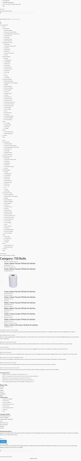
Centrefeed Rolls (7, 67)
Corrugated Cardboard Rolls (10, 46)
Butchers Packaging (8, 88)
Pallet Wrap (6, 51)
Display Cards (7, 63)
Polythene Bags (7, 124)
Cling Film (6, 95)
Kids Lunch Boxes (8, 112)
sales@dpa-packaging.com (40, 369)
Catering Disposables (7, 79)
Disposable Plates (8, 100)
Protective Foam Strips (9, 53)
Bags (4, 121)
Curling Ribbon (7, 61)
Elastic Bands (7, 65)
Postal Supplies (6, 28)
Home (4, 26)
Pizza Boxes (6, 114)
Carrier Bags (7, 123)
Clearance (5, 135)
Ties (5, 74)
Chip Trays (6, 91)
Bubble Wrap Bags (8, 30)
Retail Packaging (6, 56)
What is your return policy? (5, 352)
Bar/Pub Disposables (8, 81)
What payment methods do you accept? (8, 342)
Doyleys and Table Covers (9, 102)
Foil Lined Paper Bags (8, 105)
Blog (4, 137)
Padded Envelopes (8, 39)
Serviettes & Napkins (8, 117)
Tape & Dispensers (8, 40)
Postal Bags (6, 37)
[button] (40, 330)
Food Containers (7, 107)
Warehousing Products (8, 42)
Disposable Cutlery (8, 98)
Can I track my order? (4, 347)
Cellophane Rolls (7, 60)
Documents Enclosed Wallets (10, 32)
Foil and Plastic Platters (9, 103)
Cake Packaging (7, 89)
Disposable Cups (7, 96)
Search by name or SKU (5, 19)
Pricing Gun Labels (8, 68)
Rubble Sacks (7, 70)
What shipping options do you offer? (7, 335)
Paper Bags (6, 126)
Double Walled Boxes (8, 131)
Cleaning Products (8, 93)
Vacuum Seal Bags (8, 119)
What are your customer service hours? (8, 362)
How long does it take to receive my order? (9, 330)
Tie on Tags (6, 72)
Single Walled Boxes (8, 133)
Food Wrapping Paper (9, 116)
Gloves (5, 110)
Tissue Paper (7, 77)
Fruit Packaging (7, 109)
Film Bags (6, 128)
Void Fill (6, 54)
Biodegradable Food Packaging (10, 82)
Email (1, 438)
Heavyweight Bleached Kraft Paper (11, 33)
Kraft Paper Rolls (8, 35)
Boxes (4, 130)
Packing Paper (7, 49)
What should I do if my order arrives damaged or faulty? (11, 357)
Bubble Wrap (7, 44)
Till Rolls (6, 75)
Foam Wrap (6, 47)
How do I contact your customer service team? (9, 367)
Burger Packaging (8, 86)
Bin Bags (6, 58)
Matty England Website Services (44, 458)
